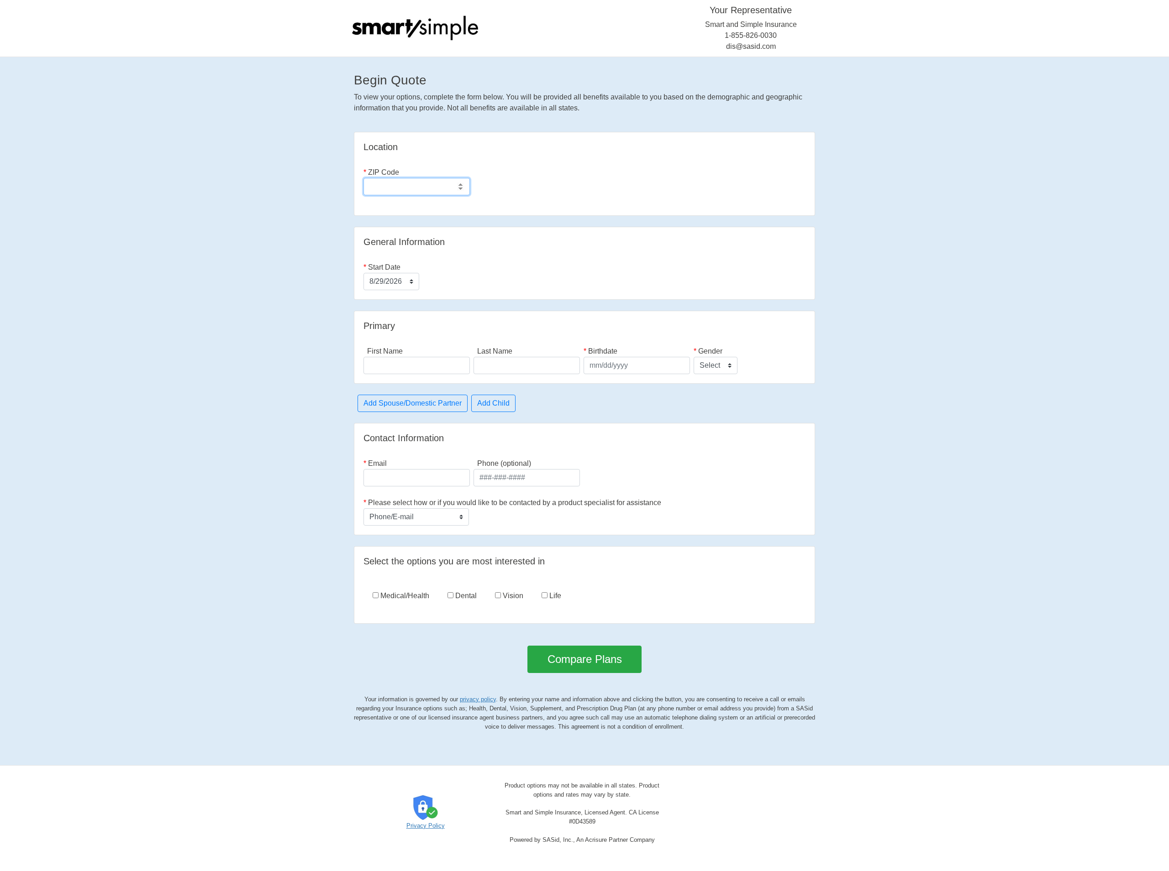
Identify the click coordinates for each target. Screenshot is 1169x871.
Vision (512, 596)
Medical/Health (404, 596)
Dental (465, 596)
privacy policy (478, 699)
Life (554, 596)
